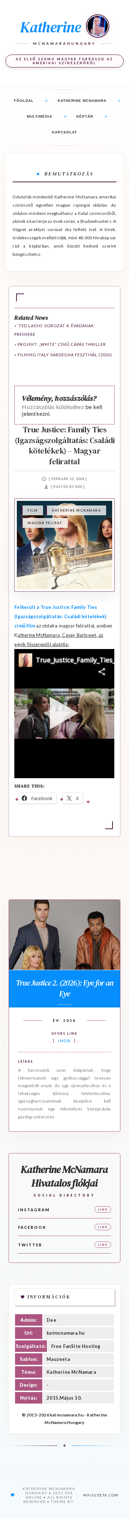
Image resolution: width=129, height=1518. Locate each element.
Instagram (34, 1209)
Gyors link (64, 1033)
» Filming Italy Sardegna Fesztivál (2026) (63, 354)
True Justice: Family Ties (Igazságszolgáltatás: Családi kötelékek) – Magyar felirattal (65, 445)
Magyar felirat (45, 523)
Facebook (32, 1227)
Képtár (84, 116)
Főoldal (24, 101)
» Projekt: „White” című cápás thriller (60, 344)
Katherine (50, 27)
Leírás (25, 1061)
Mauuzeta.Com (101, 1495)
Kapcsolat (64, 132)
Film (33, 510)
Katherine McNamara (82, 101)
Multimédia (39, 116)
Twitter (30, 1244)
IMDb (64, 1040)
